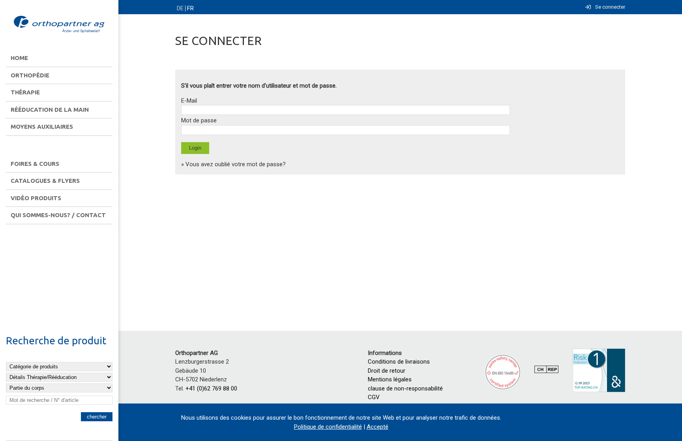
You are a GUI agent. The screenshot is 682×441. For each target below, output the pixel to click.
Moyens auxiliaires (42, 126)
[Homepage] (59, 25)
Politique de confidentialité (328, 426)
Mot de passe (199, 120)
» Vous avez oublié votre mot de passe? (233, 164)
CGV (374, 397)
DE (180, 8)
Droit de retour (386, 370)
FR (190, 8)
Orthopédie (30, 75)
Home (19, 57)
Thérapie (25, 92)
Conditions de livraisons (399, 361)
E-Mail (189, 100)
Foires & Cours (35, 163)
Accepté (377, 426)
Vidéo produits (36, 198)
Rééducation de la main (50, 109)
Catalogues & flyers (45, 180)
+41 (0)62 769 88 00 (211, 388)
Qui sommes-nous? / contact (58, 215)
